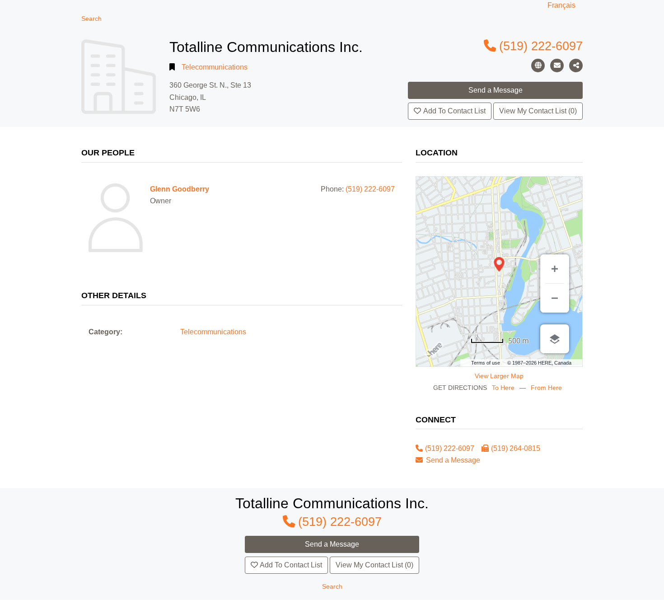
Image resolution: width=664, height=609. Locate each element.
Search (91, 18)
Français (561, 5)
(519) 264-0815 (515, 448)
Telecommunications (215, 67)
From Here (546, 387)
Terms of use (485, 362)
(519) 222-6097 (541, 46)
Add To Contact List (454, 111)
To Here (503, 387)
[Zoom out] (554, 298)
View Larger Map (499, 375)
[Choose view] (554, 338)
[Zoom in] (554, 268)
